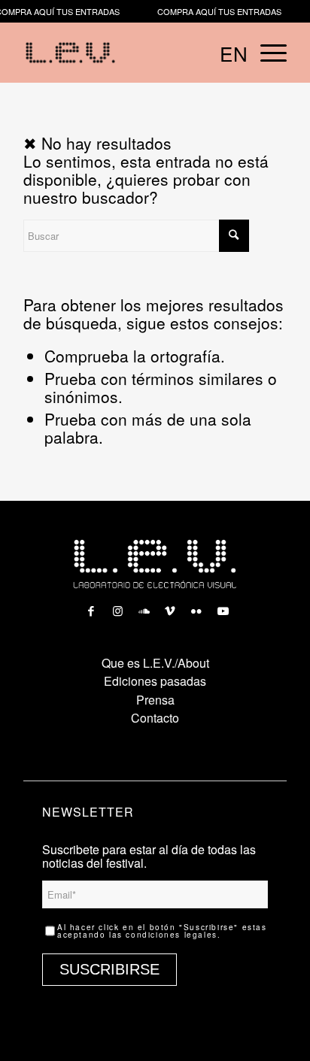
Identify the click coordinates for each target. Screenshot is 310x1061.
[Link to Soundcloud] (143, 607)
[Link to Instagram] (117, 607)
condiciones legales (171, 934)
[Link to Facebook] (91, 607)
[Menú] (266, 53)
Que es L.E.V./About (155, 662)
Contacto (155, 717)
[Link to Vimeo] (170, 607)
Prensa (155, 699)
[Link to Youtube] (222, 607)
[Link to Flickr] (196, 607)
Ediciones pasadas (155, 681)
